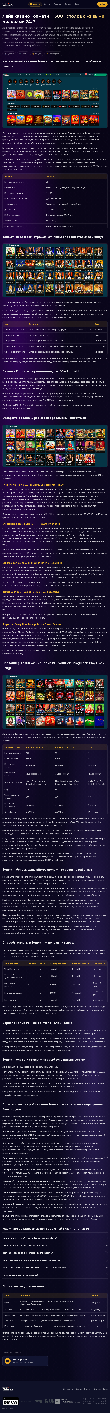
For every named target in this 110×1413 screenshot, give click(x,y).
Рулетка (57, 4)
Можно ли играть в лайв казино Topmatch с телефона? (54, 1238)
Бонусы (68, 4)
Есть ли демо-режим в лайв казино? (54, 1275)
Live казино (35, 4)
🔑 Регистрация (53, 54)
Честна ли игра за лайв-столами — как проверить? (54, 1253)
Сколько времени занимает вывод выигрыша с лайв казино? (54, 1260)
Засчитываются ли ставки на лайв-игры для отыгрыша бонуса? (54, 1267)
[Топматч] (7, 4)
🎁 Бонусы (36, 54)
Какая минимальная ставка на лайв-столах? (54, 1245)
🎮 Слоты (23, 54)
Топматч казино (10, 133)
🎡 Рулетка (9, 54)
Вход (77, 4)
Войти (102, 4)
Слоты (47, 4)
